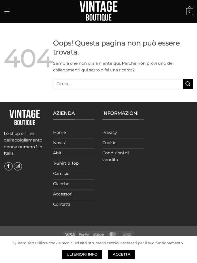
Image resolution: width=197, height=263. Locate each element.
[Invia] (188, 84)
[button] (7, 11)
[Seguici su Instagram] (18, 166)
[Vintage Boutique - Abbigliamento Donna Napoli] (98, 11)
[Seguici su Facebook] (8, 166)
